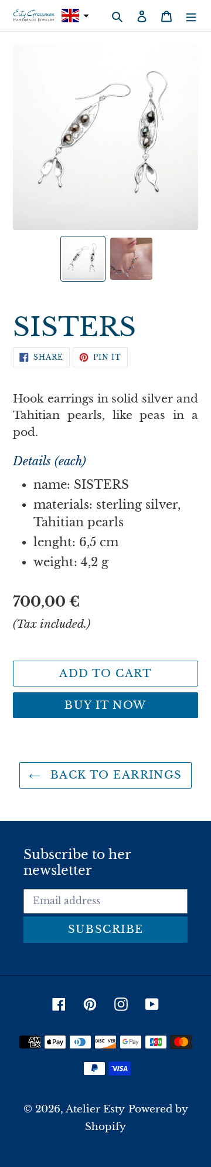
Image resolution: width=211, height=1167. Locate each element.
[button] (74, 15)
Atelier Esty (95, 1109)
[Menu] (191, 16)
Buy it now (105, 705)
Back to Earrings (114, 775)
